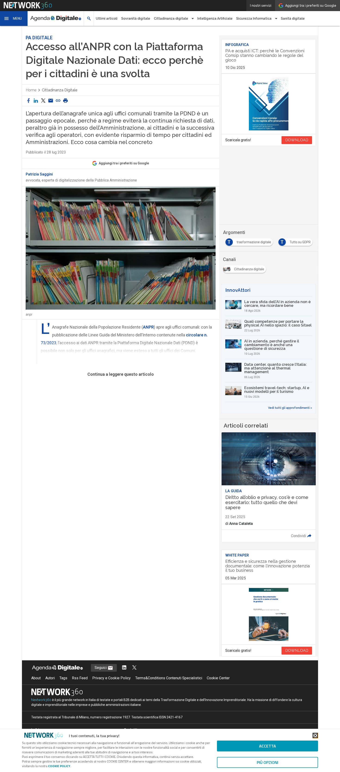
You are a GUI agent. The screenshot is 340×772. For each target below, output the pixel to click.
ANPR (148, 327)
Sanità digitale (293, 18)
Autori (50, 678)
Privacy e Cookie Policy (111, 678)
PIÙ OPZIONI (267, 762)
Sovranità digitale (135, 18)
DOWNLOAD (296, 140)
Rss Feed (80, 678)
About (36, 678)
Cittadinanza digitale (59, 90)
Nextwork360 (41, 700)
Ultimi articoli (106, 18)
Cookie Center (218, 678)
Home (31, 90)
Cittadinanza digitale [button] (171, 18)
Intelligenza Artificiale (214, 18)
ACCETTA (267, 746)
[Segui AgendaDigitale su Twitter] (134, 668)
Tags (63, 678)
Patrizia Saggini (39, 174)
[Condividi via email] (50, 101)
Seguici (101, 667)
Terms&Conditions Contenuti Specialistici (168, 678)
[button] (14, 18)
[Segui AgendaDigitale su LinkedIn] (124, 668)
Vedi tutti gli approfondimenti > (290, 407)
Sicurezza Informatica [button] (254, 18)
